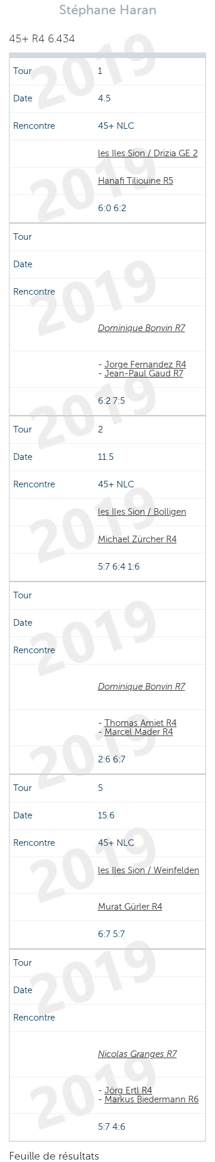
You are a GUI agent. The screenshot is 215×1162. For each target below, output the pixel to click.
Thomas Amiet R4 (141, 723)
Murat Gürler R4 (130, 906)
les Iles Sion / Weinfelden (148, 870)
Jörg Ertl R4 (128, 1090)
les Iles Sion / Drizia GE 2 (148, 153)
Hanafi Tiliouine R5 (135, 181)
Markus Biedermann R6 (152, 1099)
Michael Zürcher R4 (137, 539)
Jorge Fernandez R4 (145, 364)
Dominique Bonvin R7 (141, 328)
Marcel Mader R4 (139, 732)
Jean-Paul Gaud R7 (144, 373)
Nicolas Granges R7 (137, 1054)
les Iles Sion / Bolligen (142, 512)
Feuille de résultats (54, 1156)
